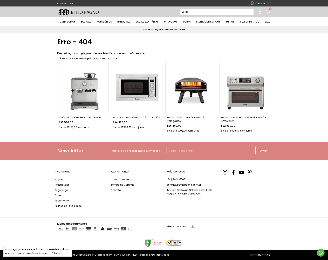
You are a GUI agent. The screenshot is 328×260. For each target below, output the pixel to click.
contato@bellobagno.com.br (184, 184)
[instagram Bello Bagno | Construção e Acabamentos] (225, 172)
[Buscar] (249, 12)
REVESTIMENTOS (249, 21)
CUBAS (187, 21)
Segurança (61, 190)
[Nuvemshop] (260, 255)
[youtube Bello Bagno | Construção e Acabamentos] (241, 172)
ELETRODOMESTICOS (208, 21)
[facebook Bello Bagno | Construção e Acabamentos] (233, 172)
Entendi (56, 253)
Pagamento (62, 200)
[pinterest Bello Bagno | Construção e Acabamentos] (249, 172)
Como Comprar (120, 179)
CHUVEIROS (170, 21)
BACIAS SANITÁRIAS (147, 21)
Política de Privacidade (68, 206)
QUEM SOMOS (68, 21)
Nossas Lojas (62, 184)
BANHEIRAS (123, 21)
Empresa (60, 179)
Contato (61, 3)
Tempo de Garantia (122, 184)
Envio (58, 195)
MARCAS (86, 21)
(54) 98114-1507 (176, 179)
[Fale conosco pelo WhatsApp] (321, 253)
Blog (72, 3)
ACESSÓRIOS (104, 21)
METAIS (230, 21)
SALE (267, 21)
